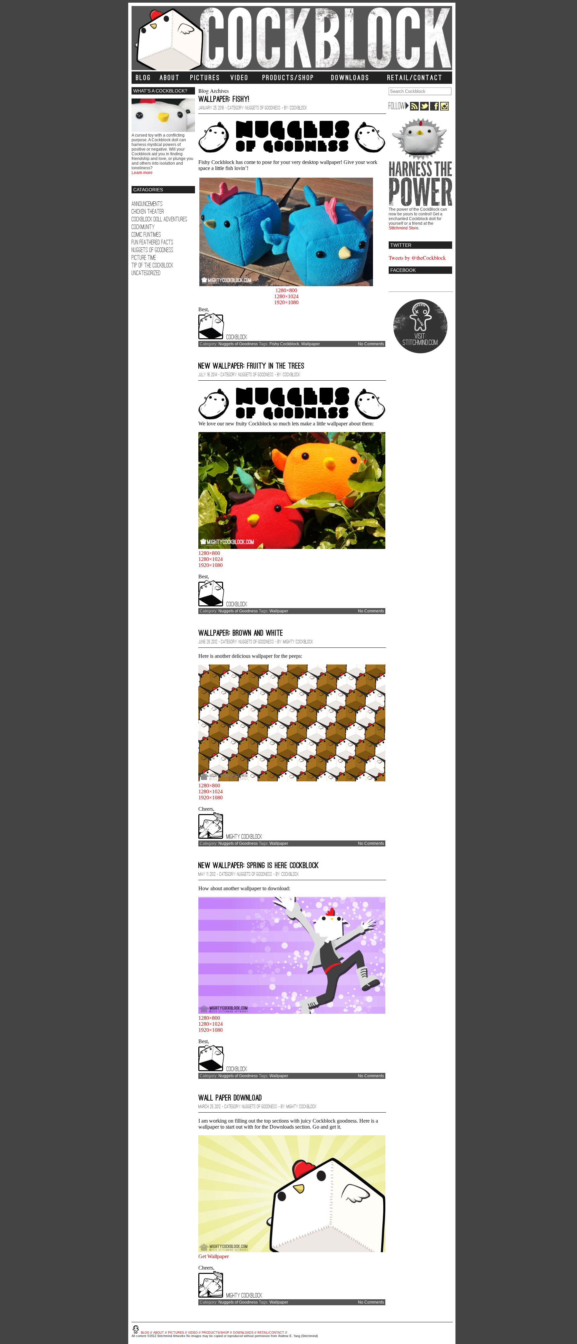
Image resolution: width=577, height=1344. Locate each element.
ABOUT (170, 77)
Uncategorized (146, 273)
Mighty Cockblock (298, 642)
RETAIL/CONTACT (415, 77)
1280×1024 (286, 296)
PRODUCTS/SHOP (288, 77)
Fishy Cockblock (284, 344)
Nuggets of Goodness (152, 250)
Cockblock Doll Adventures (159, 219)
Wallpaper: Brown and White (240, 633)
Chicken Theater (148, 211)
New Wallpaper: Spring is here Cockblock (258, 865)
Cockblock (298, 108)
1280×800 (286, 290)
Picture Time (144, 257)
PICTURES (205, 77)
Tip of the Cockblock (152, 265)
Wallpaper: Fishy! (223, 99)
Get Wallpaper (213, 1256)
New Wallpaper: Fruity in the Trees (251, 366)
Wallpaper (310, 344)
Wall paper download (230, 1098)
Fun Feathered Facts (152, 242)
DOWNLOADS (350, 77)
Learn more (142, 172)
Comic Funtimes (146, 234)
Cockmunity (143, 227)
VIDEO (239, 77)
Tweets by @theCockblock (417, 257)
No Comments (371, 344)
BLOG (143, 77)
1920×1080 (286, 302)
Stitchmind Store (403, 228)
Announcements (147, 204)
